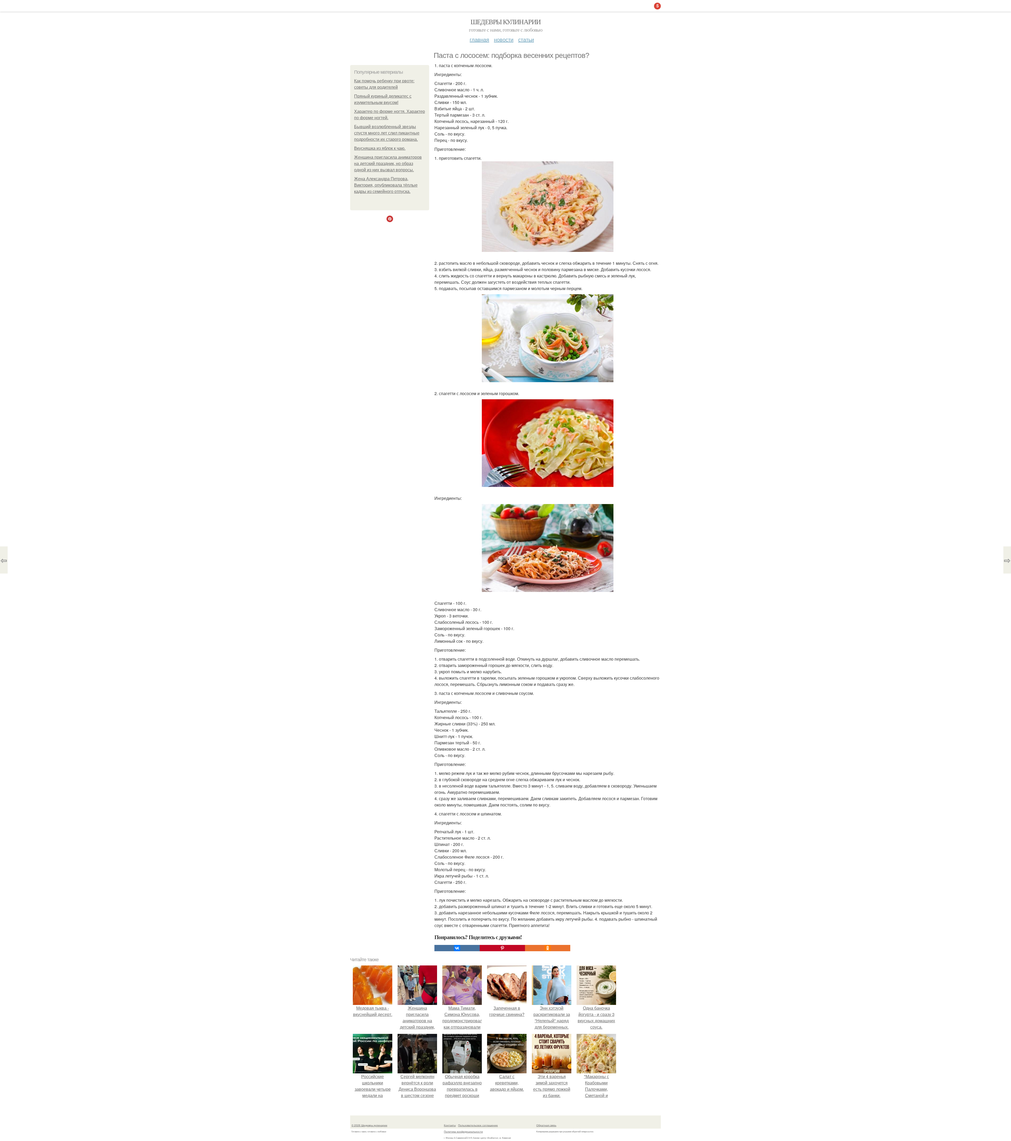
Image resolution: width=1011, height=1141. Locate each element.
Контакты (450, 1125)
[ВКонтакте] (457, 948)
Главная (479, 39)
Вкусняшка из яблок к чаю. (379, 148)
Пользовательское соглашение (478, 1125)
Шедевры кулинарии (505, 21)
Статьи (526, 39)
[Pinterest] (502, 948)
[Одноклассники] (547, 948)
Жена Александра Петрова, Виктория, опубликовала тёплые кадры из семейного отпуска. (386, 185)
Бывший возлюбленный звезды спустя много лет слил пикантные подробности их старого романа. (386, 133)
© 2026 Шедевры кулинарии (369, 1125)
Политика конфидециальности (463, 1131)
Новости (503, 39)
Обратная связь (546, 1125)
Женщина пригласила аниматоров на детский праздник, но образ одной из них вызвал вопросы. (388, 163)
